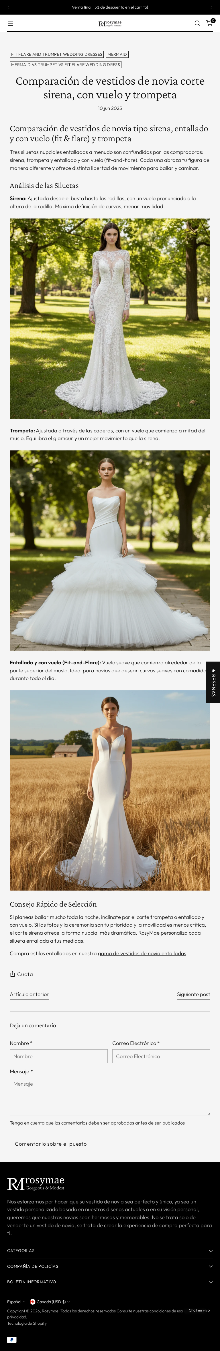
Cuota (25, 974)
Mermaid (117, 54)
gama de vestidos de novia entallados (142, 953)
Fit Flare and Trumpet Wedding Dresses (56, 54)
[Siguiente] (211, 7)
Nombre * (21, 1043)
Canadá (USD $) (51, 1301)
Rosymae (50, 1311)
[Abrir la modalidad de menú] (10, 23)
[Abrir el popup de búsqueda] (197, 23)
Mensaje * (21, 1071)
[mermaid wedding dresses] (110, 318)
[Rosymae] (110, 23)
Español (14, 1301)
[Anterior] (8, 7)
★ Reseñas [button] (213, 682)
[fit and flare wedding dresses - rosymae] (110, 790)
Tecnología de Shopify (27, 1323)
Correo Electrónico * (136, 1043)
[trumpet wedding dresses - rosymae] (110, 550)
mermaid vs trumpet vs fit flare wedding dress (65, 64)
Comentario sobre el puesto (51, 1144)
